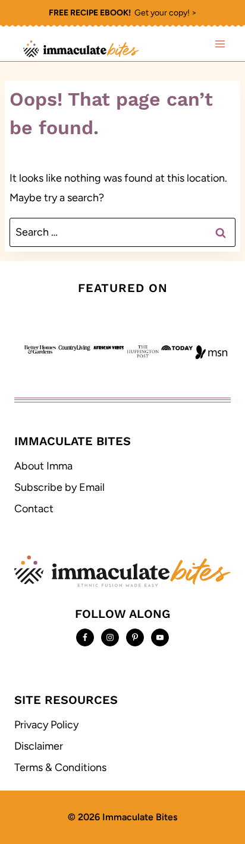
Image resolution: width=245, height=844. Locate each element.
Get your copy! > (123, 13)
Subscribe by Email (59, 487)
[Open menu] (220, 43)
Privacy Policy (46, 724)
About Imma (43, 465)
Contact (34, 508)
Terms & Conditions (60, 767)
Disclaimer (38, 746)
